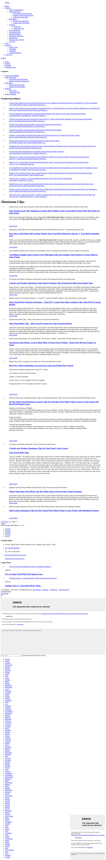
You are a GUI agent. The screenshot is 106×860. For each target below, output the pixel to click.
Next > (7, 522)
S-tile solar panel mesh (20, 17)
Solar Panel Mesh (15, 12)
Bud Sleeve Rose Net (16, 36)
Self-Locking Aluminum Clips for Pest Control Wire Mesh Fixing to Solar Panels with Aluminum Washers (54, 510)
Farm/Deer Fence (14, 32)
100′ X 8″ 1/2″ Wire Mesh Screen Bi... (21, 164)
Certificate (12, 51)
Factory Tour (13, 47)
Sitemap (45, 590)
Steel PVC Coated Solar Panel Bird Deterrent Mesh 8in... (28, 159)
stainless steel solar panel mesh (23, 15)
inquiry (11, 226)
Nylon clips (17, 27)
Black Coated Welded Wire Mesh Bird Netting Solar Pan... (28, 137)
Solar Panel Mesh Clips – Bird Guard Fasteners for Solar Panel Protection (40, 323)
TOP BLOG (53, 590)
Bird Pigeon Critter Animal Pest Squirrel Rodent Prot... (27, 186)
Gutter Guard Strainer (16, 10)
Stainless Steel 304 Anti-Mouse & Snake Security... (26, 148)
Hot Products (37, 590)
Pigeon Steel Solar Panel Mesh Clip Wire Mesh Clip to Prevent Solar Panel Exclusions (45, 491)
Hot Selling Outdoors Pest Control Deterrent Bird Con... (27, 143)
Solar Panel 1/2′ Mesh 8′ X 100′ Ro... (21, 180)
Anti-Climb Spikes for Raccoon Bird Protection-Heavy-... (28, 105)
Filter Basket (13, 38)
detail (15, 226)
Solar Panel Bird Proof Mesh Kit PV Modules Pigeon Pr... (28, 153)
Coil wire (12, 41)
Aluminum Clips (18, 28)
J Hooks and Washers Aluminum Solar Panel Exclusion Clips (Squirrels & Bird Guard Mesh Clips (51, 283)
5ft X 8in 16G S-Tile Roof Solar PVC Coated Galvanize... (28, 197)
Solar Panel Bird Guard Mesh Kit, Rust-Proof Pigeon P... (27, 116)
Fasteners (12, 25)
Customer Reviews (15, 53)
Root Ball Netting (15, 34)
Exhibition (12, 49)
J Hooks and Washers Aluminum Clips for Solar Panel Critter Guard (38, 448)
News (7, 43)
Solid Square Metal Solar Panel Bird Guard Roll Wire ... (27, 126)
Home (7, 6)
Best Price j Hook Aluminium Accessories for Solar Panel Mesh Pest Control (41, 365)
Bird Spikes (13, 19)
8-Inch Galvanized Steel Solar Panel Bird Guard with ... (27, 121)
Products (8, 8)
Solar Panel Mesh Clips (19, 452)
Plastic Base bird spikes (21, 21)
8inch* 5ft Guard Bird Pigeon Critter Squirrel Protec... (27, 175)
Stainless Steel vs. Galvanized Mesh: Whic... (23, 586)
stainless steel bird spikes (21, 23)
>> (10, 522)
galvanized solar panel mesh (22, 13)
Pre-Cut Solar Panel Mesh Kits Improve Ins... (24, 574)
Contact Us (8, 55)
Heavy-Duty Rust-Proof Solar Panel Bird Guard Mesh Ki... (28, 110)
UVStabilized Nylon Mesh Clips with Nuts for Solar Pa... (28, 170)
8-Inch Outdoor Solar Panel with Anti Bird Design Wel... (27, 191)
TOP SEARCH (64, 590)
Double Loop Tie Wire (16, 40)
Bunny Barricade (14, 30)
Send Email (4, 593)
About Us (8, 45)
